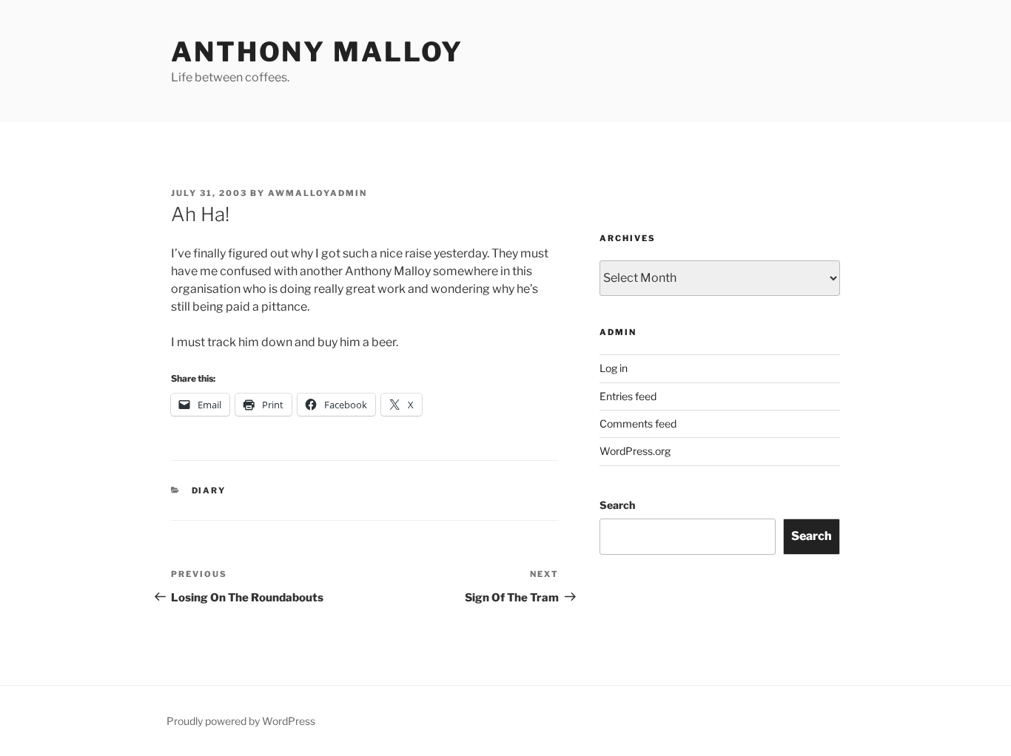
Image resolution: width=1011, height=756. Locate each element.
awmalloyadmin (317, 193)
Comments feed (637, 423)
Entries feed (627, 396)
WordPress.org (635, 451)
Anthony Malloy (317, 52)
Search (617, 505)
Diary (209, 490)
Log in (613, 368)
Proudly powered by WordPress (241, 721)
